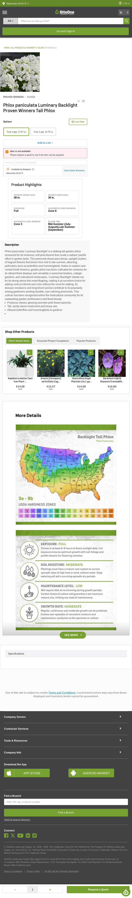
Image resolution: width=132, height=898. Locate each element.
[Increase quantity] (50, 889)
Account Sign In (66, 31)
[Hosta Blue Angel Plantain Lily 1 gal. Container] (81, 363)
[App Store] (34, 777)
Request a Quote (98, 889)
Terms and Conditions (61, 692)
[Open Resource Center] (125, 891)
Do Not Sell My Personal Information (62, 871)
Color (40, 48)
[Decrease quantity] (15, 889)
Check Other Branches (74, 170)
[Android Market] (98, 777)
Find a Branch (12, 796)
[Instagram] (35, 837)
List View (79, 121)
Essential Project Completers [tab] (53, 340)
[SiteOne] (65, 14)
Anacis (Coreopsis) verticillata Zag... (51, 380)
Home (6, 48)
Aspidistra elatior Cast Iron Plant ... (20, 380)
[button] (16, 3)
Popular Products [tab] (86, 340)
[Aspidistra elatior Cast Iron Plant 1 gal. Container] (20, 363)
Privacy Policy (33, 871)
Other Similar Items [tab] (19, 340)
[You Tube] (21, 837)
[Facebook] (7, 837)
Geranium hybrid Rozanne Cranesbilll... (112, 380)
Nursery (31, 48)
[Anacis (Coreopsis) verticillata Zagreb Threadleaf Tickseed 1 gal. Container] (51, 363)
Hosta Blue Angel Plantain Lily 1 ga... (81, 380)
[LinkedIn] (29, 837)
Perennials (51, 48)
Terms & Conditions (13, 871)
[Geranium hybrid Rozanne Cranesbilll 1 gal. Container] (112, 363)
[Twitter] (14, 837)
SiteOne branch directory (17, 819)
